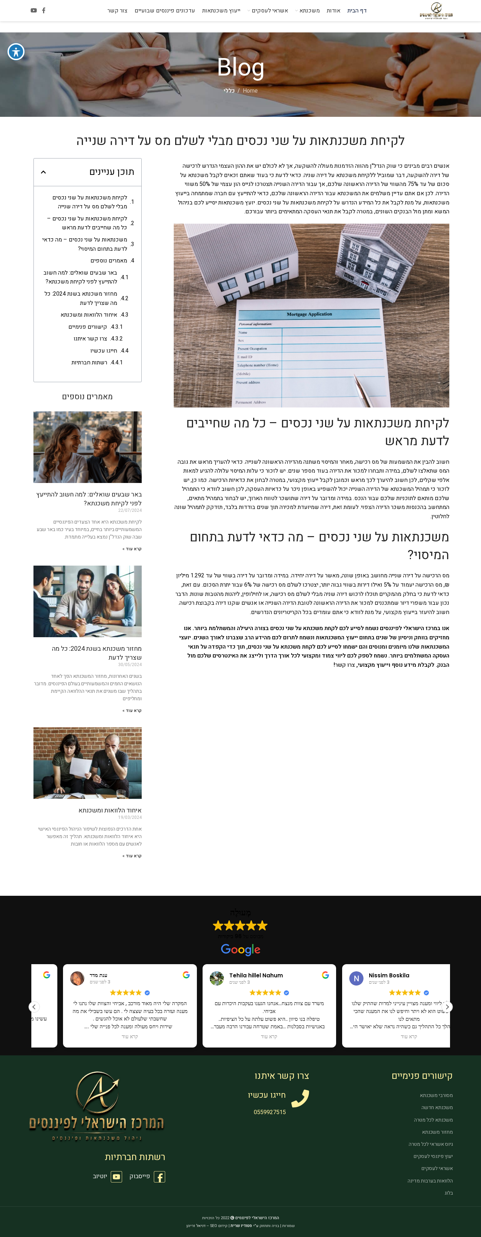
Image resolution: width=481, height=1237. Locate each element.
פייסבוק (139, 1176)
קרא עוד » (132, 549)
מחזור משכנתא (437, 1132)
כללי (229, 91)
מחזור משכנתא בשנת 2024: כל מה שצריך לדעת (81, 298)
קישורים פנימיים (87, 327)
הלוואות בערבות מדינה (430, 1181)
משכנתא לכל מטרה (433, 1120)
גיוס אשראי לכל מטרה (431, 1144)
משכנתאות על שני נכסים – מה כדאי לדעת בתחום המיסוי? (84, 244)
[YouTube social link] (34, 10)
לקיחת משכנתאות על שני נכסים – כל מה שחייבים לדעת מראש (87, 223)
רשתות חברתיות (89, 362)
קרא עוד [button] (240, 1037)
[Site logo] (436, 10)
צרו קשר (345, 665)
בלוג (449, 1193)
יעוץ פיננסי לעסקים (433, 1156)
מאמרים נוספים (108, 260)
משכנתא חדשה (437, 1107)
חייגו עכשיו (103, 351)
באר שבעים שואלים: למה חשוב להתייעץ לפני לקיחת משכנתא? (80, 277)
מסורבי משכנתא (436, 1095)
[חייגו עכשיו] (300, 1098)
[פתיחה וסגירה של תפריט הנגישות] (16, 51)
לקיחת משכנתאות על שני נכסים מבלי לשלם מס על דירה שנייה (89, 202)
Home (250, 91)
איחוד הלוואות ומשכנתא (89, 315)
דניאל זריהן (196, 1226)
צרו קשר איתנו (90, 338)
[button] (43, 172)
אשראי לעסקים (437, 1168)
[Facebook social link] (44, 10)
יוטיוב (100, 1176)
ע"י (244, 1226)
